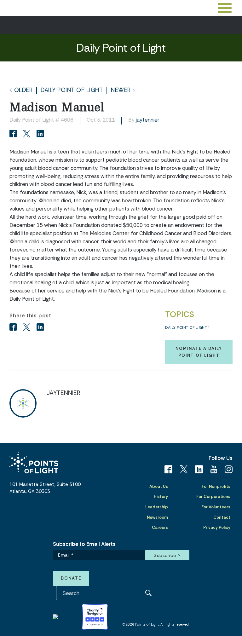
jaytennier (147, 119)
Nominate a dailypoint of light (199, 352)
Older (23, 90)
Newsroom (157, 517)
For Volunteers (215, 507)
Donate (71, 578)
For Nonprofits (216, 486)
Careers (160, 527)
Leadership (156, 507)
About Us (158, 486)
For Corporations (213, 496)
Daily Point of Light (72, 90)
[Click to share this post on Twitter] (27, 134)
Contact (221, 517)
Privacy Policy (216, 527)
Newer (121, 90)
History (161, 496)
